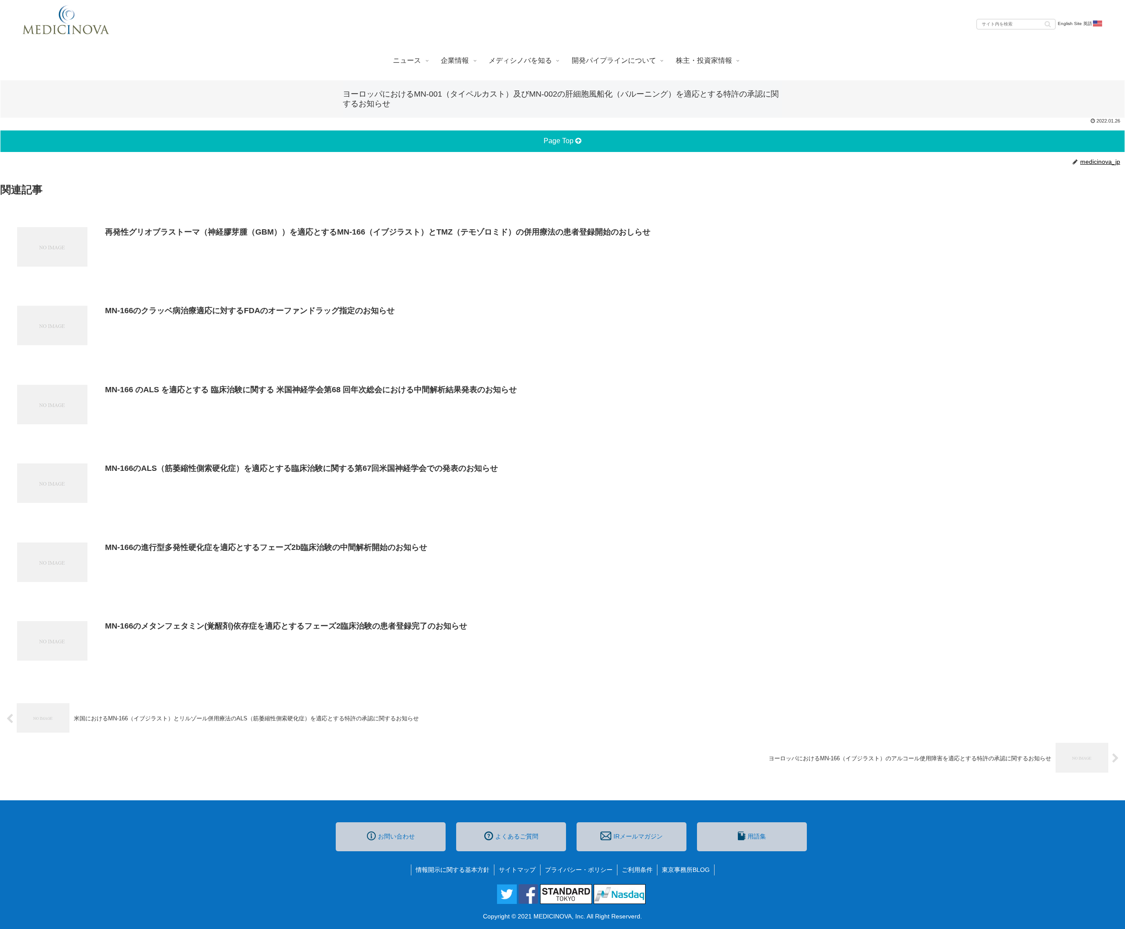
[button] (1047, 23)
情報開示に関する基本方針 (453, 869)
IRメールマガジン (638, 836)
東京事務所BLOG (686, 869)
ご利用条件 (637, 869)
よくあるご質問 (516, 836)
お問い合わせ (396, 836)
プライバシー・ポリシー (579, 869)
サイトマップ (517, 869)
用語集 (757, 836)
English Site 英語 (1075, 23)
